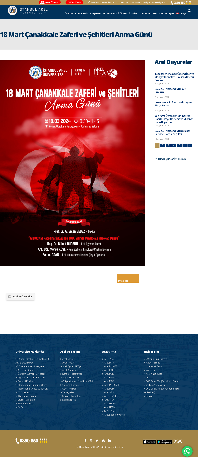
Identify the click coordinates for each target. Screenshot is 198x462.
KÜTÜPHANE (93, 2)
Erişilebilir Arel (69, 399)
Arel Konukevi (69, 370)
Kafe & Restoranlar (72, 373)
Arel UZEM (109, 407)
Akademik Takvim (26, 396)
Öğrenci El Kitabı (25, 381)
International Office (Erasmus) (32, 388)
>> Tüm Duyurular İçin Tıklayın (170, 159)
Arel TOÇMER (111, 396)
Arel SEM (124, 2)
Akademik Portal (154, 366)
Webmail (150, 370)
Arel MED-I (109, 373)
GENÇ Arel (109, 411)
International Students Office (32, 385)
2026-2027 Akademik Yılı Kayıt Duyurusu (170, 90)
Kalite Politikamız (26, 399)
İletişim (146, 2)
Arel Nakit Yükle (154, 373)
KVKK (20, 407)
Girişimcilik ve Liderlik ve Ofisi (77, 381)
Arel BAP (109, 362)
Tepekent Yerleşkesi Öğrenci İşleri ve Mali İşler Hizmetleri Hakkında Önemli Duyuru (174, 77)
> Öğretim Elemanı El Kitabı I (30, 373)
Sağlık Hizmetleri (71, 377)
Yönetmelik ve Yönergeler (31, 366)
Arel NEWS (135, 2)
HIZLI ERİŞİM (157, 2)
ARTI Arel (109, 359)
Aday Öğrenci (153, 362)
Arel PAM (109, 377)
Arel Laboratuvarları (114, 414)
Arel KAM (109, 370)
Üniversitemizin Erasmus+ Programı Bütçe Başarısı (173, 104)
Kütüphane (23, 392)
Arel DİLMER (110, 366)
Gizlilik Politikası (25, 403)
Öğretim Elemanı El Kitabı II (31, 377)
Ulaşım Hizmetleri (71, 396)
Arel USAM (110, 403)
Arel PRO (109, 381)
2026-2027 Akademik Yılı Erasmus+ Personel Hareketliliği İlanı (172, 132)
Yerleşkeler (68, 392)
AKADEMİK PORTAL (109, 2)
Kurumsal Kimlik (25, 370)
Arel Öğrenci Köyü (72, 366)
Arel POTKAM (111, 385)
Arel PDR (109, 388)
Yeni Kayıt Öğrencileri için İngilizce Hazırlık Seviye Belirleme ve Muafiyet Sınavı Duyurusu (174, 119)
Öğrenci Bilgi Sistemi (157, 359)
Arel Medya (68, 362)
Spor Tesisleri (69, 388)
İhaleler (150, 377)
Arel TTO (109, 399)
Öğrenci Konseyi (70, 385)
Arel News (67, 359)
